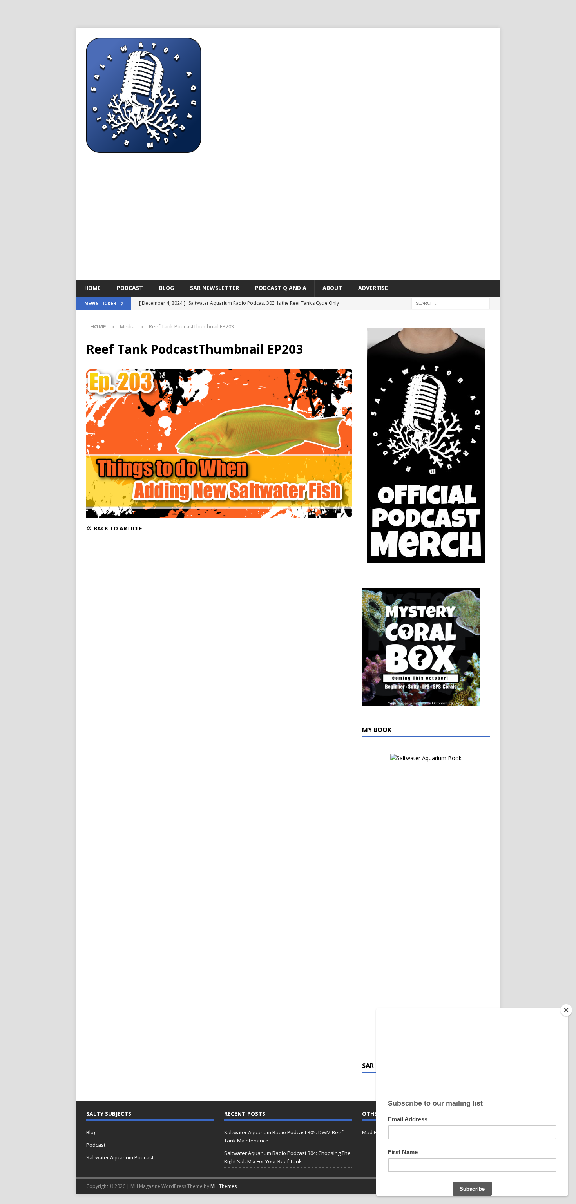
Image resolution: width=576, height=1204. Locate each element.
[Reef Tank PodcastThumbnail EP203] (219, 513)
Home (92, 287)
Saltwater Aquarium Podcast (120, 1157)
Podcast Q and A (280, 287)
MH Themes (223, 1186)
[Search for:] (450, 302)
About (332, 287)
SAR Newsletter (214, 287)
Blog (166, 287)
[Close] (566, 1010)
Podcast (130, 287)
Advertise (373, 287)
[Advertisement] (288, 221)
